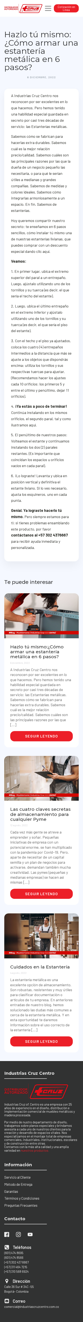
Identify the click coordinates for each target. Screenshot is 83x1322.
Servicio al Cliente (17, 1177)
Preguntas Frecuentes (20, 1205)
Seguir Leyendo (41, 736)
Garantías (11, 1191)
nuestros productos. (35, 1150)
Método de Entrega (18, 1184)
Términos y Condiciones (21, 1198)
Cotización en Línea (66, 8)
